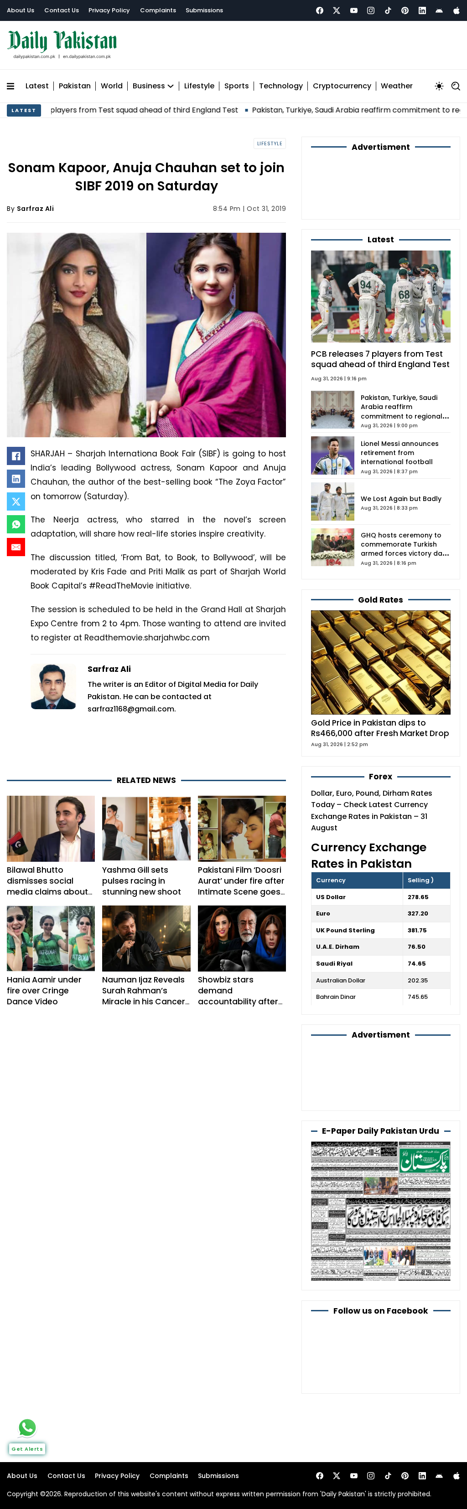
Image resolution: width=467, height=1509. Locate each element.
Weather (397, 82)
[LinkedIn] (16, 474)
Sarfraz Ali (35, 204)
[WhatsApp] (16, 520)
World (112, 82)
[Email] (16, 543)
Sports (236, 82)
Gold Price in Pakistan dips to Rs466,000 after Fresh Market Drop (380, 674)
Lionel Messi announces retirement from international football (400, 399)
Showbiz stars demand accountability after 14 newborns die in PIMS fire (238, 960)
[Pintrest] (405, 10)
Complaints (158, 10)
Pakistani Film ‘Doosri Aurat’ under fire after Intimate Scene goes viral (241, 846)
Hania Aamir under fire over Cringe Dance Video (44, 949)
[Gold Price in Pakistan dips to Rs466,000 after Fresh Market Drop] (381, 608)
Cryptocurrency (342, 82)
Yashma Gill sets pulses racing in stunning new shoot (141, 840)
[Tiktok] (388, 10)
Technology (281, 82)
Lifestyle (199, 82)
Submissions (204, 10)
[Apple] (456, 10)
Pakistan (75, 82)
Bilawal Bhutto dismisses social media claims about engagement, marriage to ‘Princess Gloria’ (50, 857)
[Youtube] (354, 10)
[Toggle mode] (439, 82)
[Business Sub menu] (170, 82)
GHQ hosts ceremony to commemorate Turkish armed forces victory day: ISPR (404, 495)
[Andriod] (439, 10)
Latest (37, 82)
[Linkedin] (422, 10)
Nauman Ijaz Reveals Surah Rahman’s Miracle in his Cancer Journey (143, 955)
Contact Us (61, 10)
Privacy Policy (109, 10)
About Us (20, 10)
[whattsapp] (27, 1427)
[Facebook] (319, 10)
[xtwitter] (336, 10)
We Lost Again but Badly (401, 445)
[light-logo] (64, 43)
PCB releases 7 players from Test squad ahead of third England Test (380, 306)
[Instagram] (370, 10)
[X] (16, 497)
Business (149, 82)
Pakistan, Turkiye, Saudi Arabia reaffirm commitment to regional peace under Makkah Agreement (401, 363)
